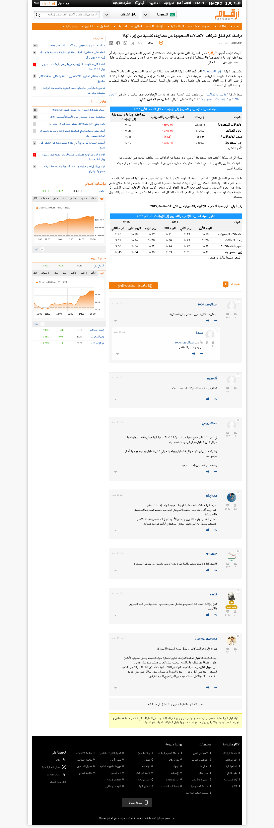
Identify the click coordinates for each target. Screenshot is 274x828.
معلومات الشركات (200, 26)
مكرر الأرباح (232, 773)
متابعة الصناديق (84, 760)
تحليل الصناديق (84, 766)
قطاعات (221, 26)
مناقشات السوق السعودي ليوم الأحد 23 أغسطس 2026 (77, 45)
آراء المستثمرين (230, 779)
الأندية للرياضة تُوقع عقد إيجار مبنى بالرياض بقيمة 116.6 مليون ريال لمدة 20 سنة (73, 67)
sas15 (213, 594)
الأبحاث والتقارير (113, 786)
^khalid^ (211, 554)
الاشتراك (46, 3)
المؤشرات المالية (156, 26)
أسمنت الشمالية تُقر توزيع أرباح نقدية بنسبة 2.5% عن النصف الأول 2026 (72, 145)
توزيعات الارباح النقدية (110, 766)
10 (35, 45)
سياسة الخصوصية (199, 786)
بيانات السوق (144, 753)
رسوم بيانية (72, 26)
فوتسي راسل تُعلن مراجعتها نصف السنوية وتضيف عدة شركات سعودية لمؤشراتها (74, 90)
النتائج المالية (231, 766)
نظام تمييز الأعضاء (58, 782)
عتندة (199, 333)
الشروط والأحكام (200, 779)
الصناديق (104, 26)
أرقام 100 (145, 766)
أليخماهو (212, 379)
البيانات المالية (177, 26)
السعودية (162, 15)
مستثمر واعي (209, 423)
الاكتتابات (121, 26)
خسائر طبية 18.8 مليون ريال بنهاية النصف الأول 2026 (79, 110)
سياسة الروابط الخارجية (197, 793)
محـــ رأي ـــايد (211, 496)
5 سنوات (45, 199)
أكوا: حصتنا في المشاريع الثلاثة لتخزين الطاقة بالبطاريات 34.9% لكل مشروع (72, 79)
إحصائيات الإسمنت (170, 786)
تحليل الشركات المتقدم (110, 753)
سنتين (56, 199)
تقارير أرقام (174, 760)
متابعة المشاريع (85, 773)
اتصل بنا (204, 766)
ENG (36, 3)
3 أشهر (84, 199)
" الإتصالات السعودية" (214, 99)
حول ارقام (203, 773)
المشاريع (89, 26)
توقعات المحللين (114, 779)
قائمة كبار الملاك (230, 753)
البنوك (176, 766)
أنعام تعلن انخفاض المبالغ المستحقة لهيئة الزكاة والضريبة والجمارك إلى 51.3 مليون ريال (72, 55)
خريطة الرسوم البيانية (168, 753)
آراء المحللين (116, 773)
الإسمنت (175, 773)
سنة (64, 199)
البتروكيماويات (172, 779)
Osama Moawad (206, 639)
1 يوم (101, 199)
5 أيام (93, 199)
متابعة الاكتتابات (84, 753)
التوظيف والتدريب (200, 760)
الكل (36, 199)
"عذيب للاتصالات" (216, 95)
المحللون (138, 26)
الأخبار (236, 26)
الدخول (61, 3)
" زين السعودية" (213, 72)
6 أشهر (73, 199)
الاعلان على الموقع (200, 753)
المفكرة (234, 786)
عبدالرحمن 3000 (207, 305)
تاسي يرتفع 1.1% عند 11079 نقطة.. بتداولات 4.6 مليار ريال (76, 124)
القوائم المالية (231, 760)
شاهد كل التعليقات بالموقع (132, 286)
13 (35, 110)
